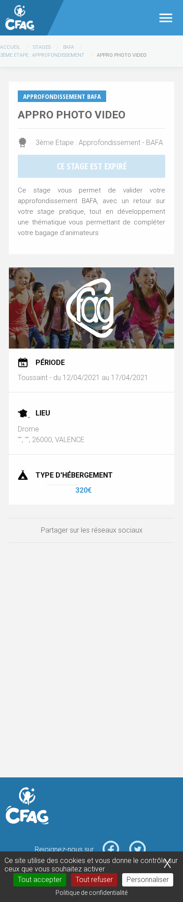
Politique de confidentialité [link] (91, 892)
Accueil (10, 47)
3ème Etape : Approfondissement (42, 55)
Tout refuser (94, 879)
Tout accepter (40, 879)
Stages (42, 47)
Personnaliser (148, 879)
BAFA (68, 47)
